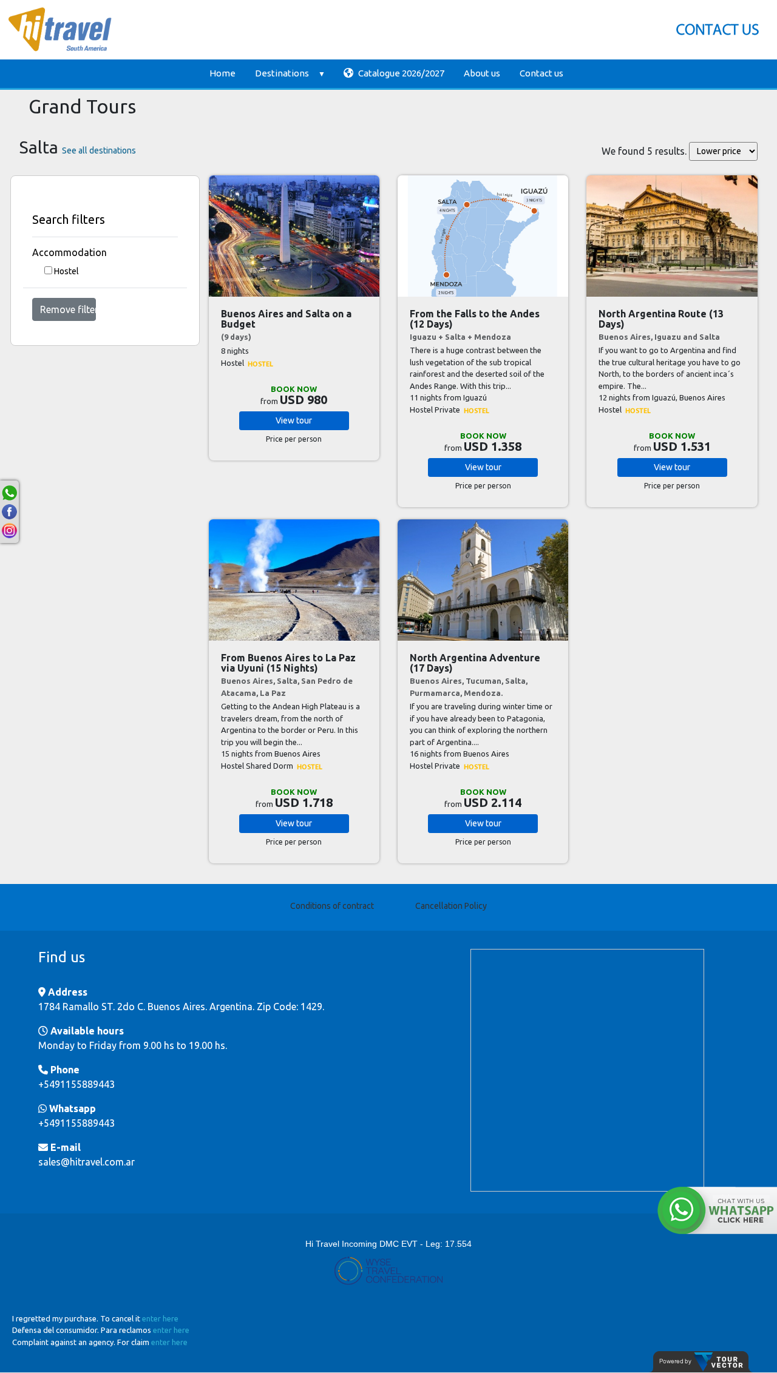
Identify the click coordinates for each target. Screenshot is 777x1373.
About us (482, 73)
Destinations (282, 73)
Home (222, 73)
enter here (160, 1318)
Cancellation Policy (451, 906)
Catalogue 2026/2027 (400, 73)
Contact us (541, 73)
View (294, 420)
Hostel (66, 271)
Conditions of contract (332, 906)
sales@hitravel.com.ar (86, 1161)
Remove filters (68, 309)
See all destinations (99, 150)
